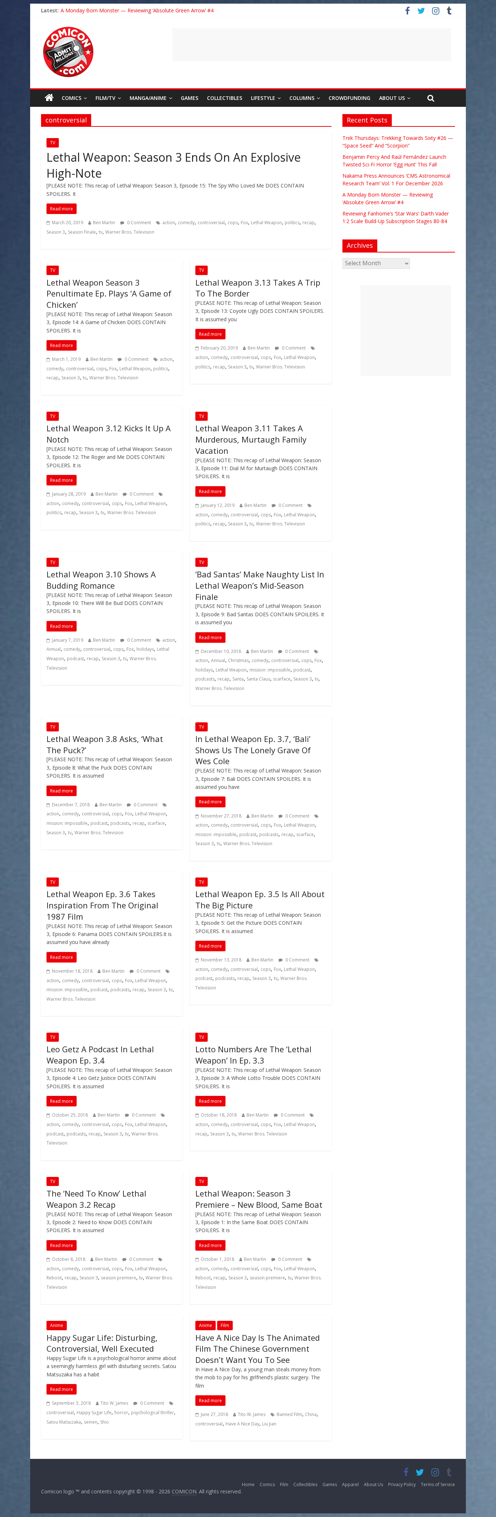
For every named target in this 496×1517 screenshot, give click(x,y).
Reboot (54, 1278)
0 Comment (138, 222)
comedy (186, 222)
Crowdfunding (349, 97)
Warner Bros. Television (129, 232)
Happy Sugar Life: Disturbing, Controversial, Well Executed (102, 1343)
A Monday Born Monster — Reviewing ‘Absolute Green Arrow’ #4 (137, 10)
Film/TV (105, 97)
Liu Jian (269, 1424)
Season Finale (82, 232)
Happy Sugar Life (94, 1412)
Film (225, 1325)
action (168, 222)
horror (121, 1412)
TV (52, 143)
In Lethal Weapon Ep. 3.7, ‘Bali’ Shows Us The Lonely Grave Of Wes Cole (253, 750)
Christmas (238, 660)
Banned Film (289, 1414)
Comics (71, 97)
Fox (244, 222)
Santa (238, 679)
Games (189, 97)
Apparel (350, 1484)
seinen (90, 1422)
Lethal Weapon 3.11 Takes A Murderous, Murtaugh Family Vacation (250, 439)
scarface (281, 679)
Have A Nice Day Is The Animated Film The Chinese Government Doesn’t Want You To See (257, 1348)
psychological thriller (152, 1412)
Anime (56, 1325)
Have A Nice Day (242, 1424)
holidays (145, 649)
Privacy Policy (402, 1484)
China (311, 1414)
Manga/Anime (148, 97)
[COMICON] (68, 29)
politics (292, 222)
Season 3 (55, 232)
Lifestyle (263, 97)
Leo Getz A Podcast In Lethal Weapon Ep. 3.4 (100, 1055)
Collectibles (224, 97)
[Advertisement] (311, 44)
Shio (104, 1422)
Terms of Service (438, 1484)
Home (248, 1484)
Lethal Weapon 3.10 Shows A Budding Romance (101, 580)
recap (308, 222)
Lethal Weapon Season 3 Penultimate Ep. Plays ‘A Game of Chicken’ (108, 293)
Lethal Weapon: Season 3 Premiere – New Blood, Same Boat (258, 1199)
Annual (53, 649)
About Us (392, 97)
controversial (211, 222)
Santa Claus (258, 679)
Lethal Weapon (266, 222)
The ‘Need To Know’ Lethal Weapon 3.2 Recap (96, 1199)
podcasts (205, 679)
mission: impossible (269, 670)
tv (100, 232)
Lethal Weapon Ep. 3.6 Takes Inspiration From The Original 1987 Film (102, 905)
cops (233, 222)
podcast (75, 658)
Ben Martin (104, 222)
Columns (301, 97)
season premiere (118, 1278)
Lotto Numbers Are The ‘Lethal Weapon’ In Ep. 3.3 (253, 1055)
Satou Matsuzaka (63, 1422)
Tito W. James (114, 1403)
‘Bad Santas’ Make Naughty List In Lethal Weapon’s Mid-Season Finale (259, 585)
